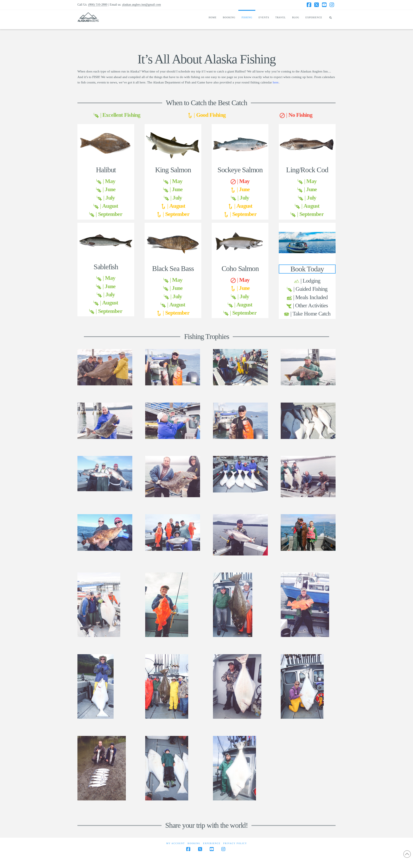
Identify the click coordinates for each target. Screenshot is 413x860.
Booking (194, 843)
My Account (175, 843)
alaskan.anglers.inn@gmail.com (141, 4)
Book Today (307, 269)
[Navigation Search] (330, 19)
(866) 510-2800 (97, 4)
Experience (211, 843)
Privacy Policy (235, 843)
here (276, 82)
